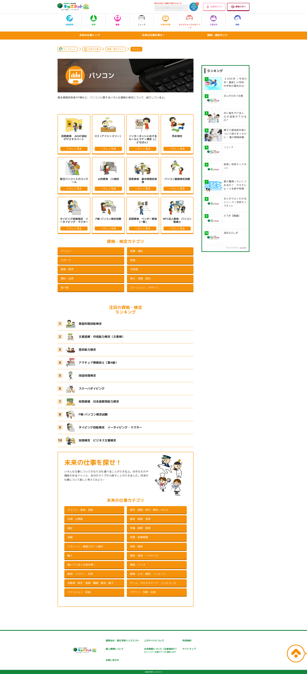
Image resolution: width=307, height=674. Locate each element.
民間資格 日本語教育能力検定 (99, 402)
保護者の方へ (216, 6)
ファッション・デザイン (144, 287)
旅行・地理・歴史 (140, 278)
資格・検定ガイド (217, 35)
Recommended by (232, 247)
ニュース (141, 24)
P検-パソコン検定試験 (93, 414)
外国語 (134, 269)
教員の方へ (240, 6)
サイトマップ (189, 648)
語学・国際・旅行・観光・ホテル (149, 510)
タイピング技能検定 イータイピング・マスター (110, 427)
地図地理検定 (87, 376)
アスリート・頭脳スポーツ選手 (85, 546)
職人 (70, 555)
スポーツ (66, 260)
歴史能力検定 (87, 350)
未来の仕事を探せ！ (153, 35)
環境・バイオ (137, 564)
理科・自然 (67, 278)
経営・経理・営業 (140, 519)
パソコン (66, 251)
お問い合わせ (112, 660)
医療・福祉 (136, 251)
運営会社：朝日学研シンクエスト (122, 640)
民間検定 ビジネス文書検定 (97, 440)
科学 (93, 24)
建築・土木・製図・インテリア (148, 574)
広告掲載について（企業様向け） (161, 650)
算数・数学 (67, 269)
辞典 (237, 24)
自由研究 (69, 24)
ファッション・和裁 (79, 592)
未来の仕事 (165, 24)
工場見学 (213, 24)
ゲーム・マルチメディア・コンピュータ (153, 583)
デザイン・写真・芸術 (143, 592)
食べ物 (64, 287)
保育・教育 (136, 546)
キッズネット (69, 49)
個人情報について (115, 648)
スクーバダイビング (92, 389)
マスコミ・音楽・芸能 (80, 510)
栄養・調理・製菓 (140, 528)
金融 (70, 537)
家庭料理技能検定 (90, 324)
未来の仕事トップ (89, 35)
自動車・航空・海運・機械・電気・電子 (90, 583)
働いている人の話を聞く (81, 564)
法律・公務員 (75, 519)
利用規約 (186, 640)
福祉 (70, 528)
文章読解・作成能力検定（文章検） (102, 337)
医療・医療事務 (139, 537)
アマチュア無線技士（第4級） (98, 363)
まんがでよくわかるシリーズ (189, 26)
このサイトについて (154, 640)
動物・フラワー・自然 (80, 574)
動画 (117, 24)
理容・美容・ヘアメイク (144, 555)
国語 (132, 260)
